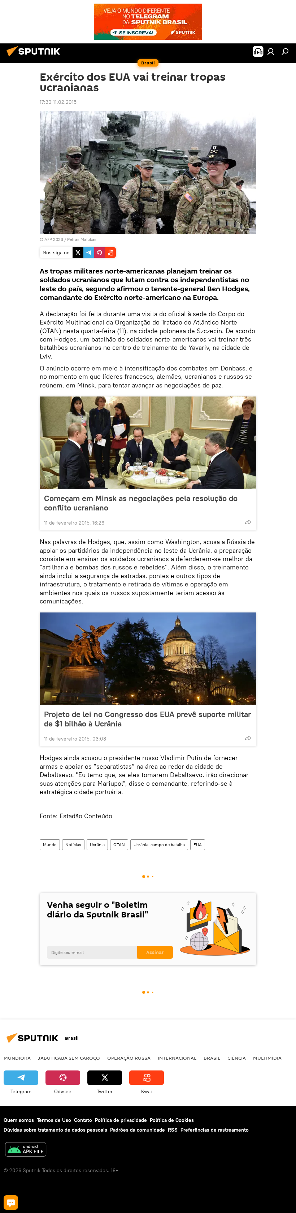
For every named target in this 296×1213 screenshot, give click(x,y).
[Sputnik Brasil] (35, 57)
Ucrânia (97, 844)
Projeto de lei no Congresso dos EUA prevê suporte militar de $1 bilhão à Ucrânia (147, 718)
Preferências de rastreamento (214, 1130)
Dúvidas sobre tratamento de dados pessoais (55, 1130)
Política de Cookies (172, 1120)
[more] (248, 522)
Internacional (177, 1058)
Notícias (73, 844)
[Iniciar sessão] (271, 51)
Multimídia (267, 1058)
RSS (173, 1130)
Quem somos (19, 1120)
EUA (197, 844)
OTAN (119, 844)
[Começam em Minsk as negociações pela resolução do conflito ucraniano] (148, 442)
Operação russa (129, 1058)
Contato (83, 1120)
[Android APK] (25, 1150)
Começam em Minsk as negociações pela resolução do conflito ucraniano (141, 502)
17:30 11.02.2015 (58, 102)
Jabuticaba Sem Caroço (69, 1058)
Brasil (212, 1058)
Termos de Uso (54, 1120)
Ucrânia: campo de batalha (159, 844)
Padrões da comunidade (137, 1130)
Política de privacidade (121, 1120)
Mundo (50, 844)
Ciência (236, 1058)
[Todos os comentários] (11, 1202)
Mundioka (17, 1058)
